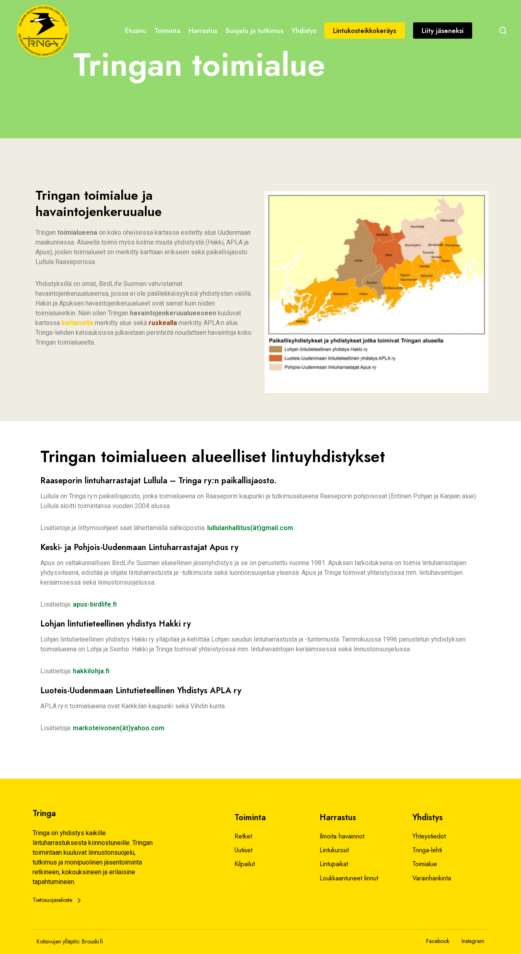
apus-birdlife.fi (95, 604)
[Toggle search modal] (503, 30)
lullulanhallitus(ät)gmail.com (250, 528)
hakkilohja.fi (91, 671)
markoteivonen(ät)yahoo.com (118, 728)
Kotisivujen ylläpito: (58, 941)
